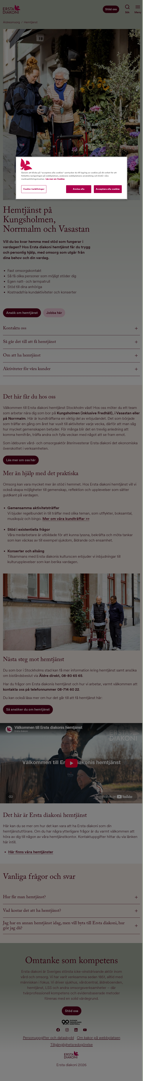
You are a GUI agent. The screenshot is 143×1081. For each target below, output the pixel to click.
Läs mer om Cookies (55, 179)
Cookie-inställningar (33, 189)
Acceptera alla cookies (108, 189)
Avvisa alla (78, 189)
